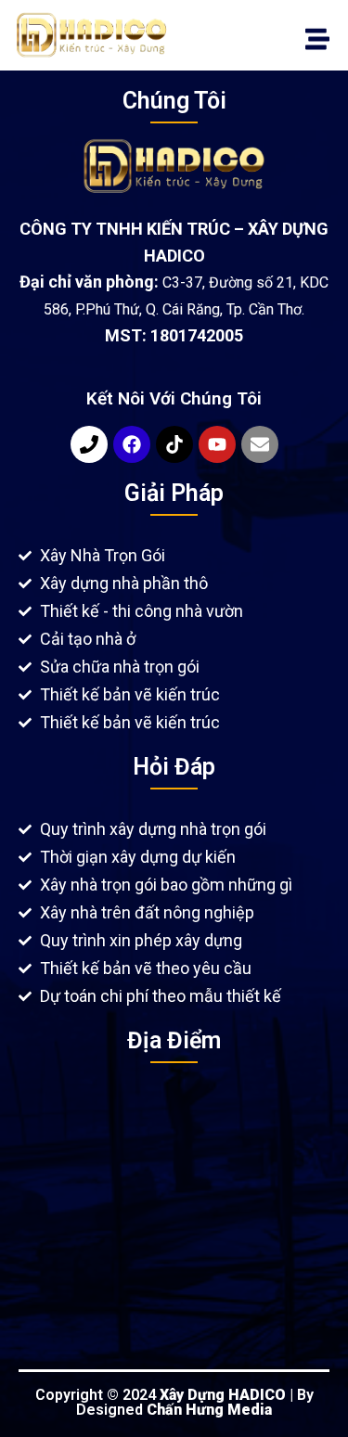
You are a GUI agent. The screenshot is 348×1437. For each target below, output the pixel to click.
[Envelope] (259, 444)
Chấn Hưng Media (209, 1409)
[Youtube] (217, 444)
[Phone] (89, 444)
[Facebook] (131, 444)
